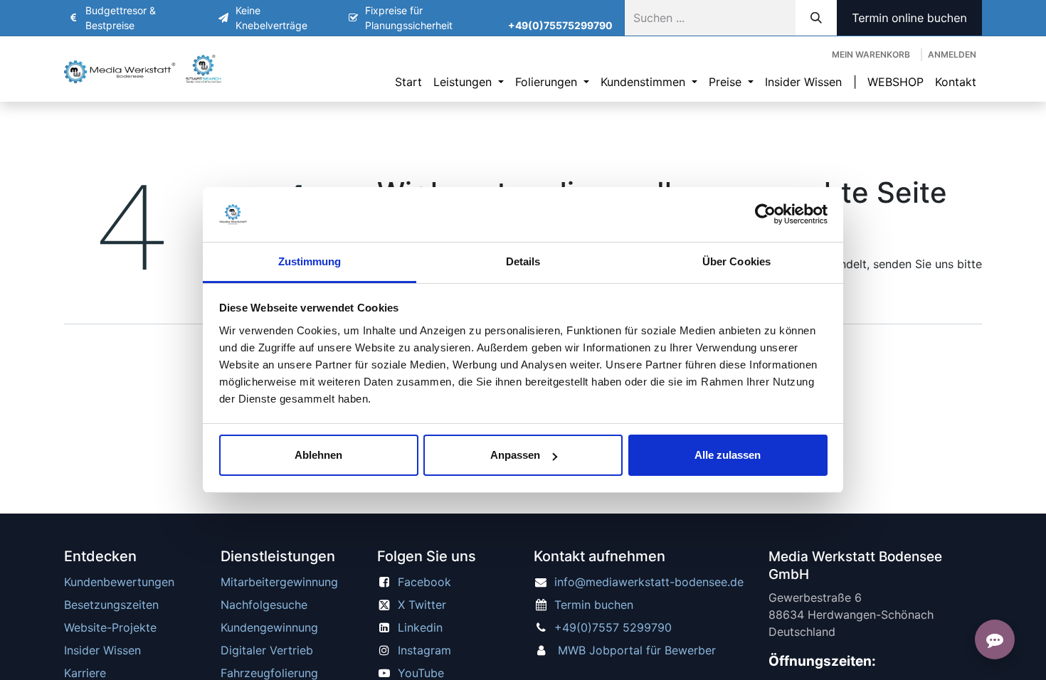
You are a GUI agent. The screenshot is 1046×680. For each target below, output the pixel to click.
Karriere (85, 673)
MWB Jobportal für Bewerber (637, 650)
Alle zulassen (727, 455)
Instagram (424, 650)
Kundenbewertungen (119, 582)
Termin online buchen (909, 18)
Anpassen (515, 455)
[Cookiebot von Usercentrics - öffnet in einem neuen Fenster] (765, 214)
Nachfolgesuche (264, 604)
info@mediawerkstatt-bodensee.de (649, 582)
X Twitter (422, 604)
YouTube (421, 673)
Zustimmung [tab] (310, 261)
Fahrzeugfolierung (269, 673)
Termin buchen (593, 604)
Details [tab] (523, 261)
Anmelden (952, 54)
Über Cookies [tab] (736, 261)
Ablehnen (318, 455)
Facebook (424, 582)
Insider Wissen (102, 650)
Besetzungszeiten (111, 604)
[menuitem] (408, 82)
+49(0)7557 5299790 (613, 627)
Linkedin (420, 627)
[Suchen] (816, 18)
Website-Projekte (110, 627)
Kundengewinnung (269, 627)
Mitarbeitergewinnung (279, 582)
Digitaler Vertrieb (267, 650)
